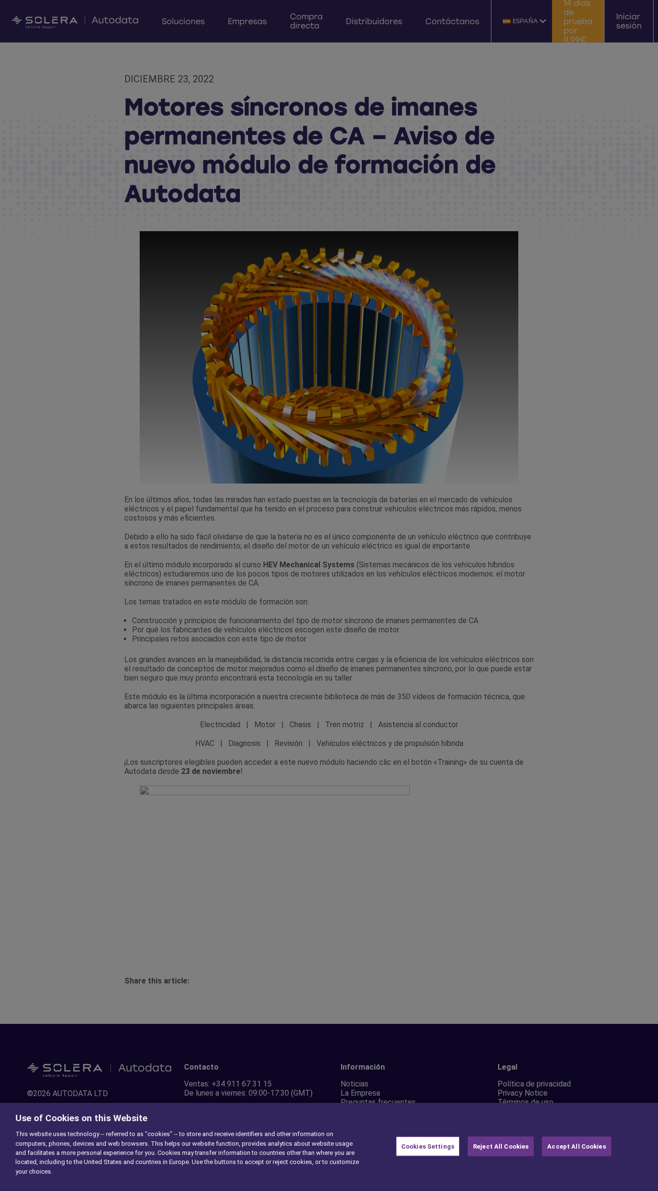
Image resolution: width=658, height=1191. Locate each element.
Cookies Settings (427, 1146)
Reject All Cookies (500, 1146)
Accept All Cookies (576, 1146)
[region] (329, 1147)
